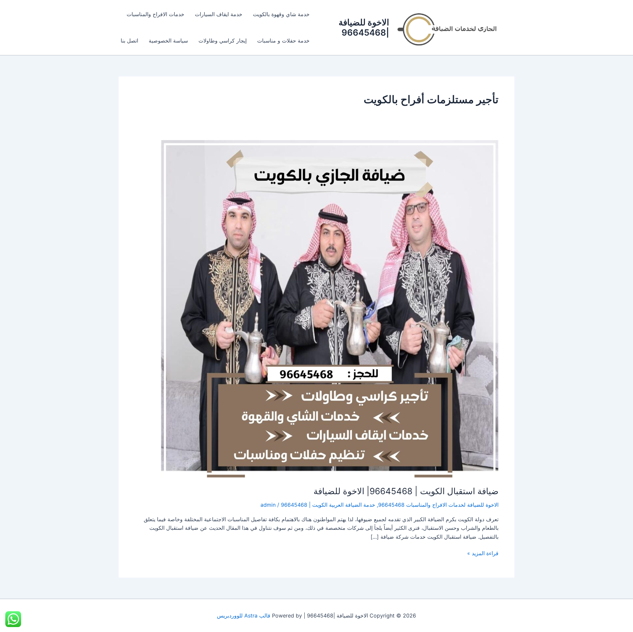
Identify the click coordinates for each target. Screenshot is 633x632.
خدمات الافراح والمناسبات (155, 14)
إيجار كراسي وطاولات (222, 40)
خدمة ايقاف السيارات (218, 14)
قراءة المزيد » (482, 553)
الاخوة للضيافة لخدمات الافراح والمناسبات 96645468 (438, 504)
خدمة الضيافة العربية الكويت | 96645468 (328, 504)
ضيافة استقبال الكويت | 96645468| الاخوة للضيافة (406, 491)
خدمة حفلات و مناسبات (283, 40)
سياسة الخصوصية (168, 40)
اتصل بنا (129, 40)
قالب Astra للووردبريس (243, 615)
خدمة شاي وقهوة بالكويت (281, 14)
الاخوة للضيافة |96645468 (364, 27)
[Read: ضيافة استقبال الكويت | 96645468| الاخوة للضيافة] (329, 308)
